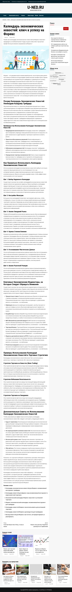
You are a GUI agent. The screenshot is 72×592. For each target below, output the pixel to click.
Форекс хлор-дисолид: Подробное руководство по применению (39, 524)
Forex (5, 15)
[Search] (69, 15)
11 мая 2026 (65, 582)
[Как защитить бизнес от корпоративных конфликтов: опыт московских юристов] (8, 569)
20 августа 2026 (7, 583)
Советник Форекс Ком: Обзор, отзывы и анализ (14, 524)
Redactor (6, 37)
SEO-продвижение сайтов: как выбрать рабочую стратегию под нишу (59, 45)
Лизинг (36, 15)
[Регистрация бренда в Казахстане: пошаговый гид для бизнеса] (63, 569)
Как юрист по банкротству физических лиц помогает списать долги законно (58, 56)
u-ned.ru (35, 7)
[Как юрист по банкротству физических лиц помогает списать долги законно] (49, 569)
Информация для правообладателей (37, 1)
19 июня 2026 (39, 582)
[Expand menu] (7, 15)
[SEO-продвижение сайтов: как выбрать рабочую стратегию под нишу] (22, 569)
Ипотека (41, 15)
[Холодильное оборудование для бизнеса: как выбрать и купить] (36, 569)
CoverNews (42, 589)
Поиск (52, 23)
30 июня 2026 (25, 582)
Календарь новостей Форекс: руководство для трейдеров (24, 512)
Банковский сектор (14, 15)
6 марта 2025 (12, 37)
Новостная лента (34, 572)
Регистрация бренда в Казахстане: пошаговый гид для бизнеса (59, 62)
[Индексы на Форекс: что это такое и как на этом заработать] (41, 541)
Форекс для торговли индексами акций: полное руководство (9, 550)
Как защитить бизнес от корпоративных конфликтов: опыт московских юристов (58, 39)
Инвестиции (31, 15)
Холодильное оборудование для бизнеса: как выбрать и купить (59, 51)
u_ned (46, 583)
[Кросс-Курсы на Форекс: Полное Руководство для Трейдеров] (25, 541)
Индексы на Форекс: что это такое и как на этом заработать (41, 550)
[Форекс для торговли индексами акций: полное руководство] (9, 541)
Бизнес (23, 15)
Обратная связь (6, 1)
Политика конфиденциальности (19, 1)
